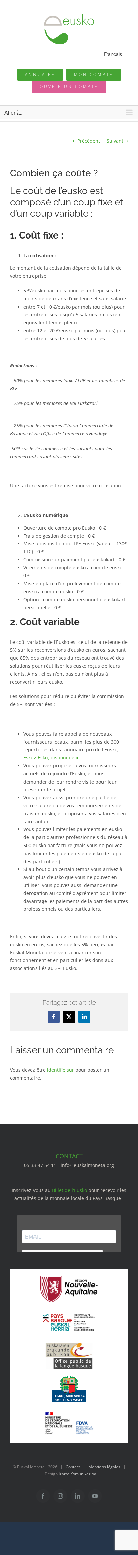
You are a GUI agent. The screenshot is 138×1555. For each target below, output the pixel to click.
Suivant (115, 141)
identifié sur (60, 1070)
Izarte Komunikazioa (77, 1474)
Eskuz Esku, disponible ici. (52, 757)
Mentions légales (104, 1467)
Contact (73, 1467)
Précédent (88, 141)
